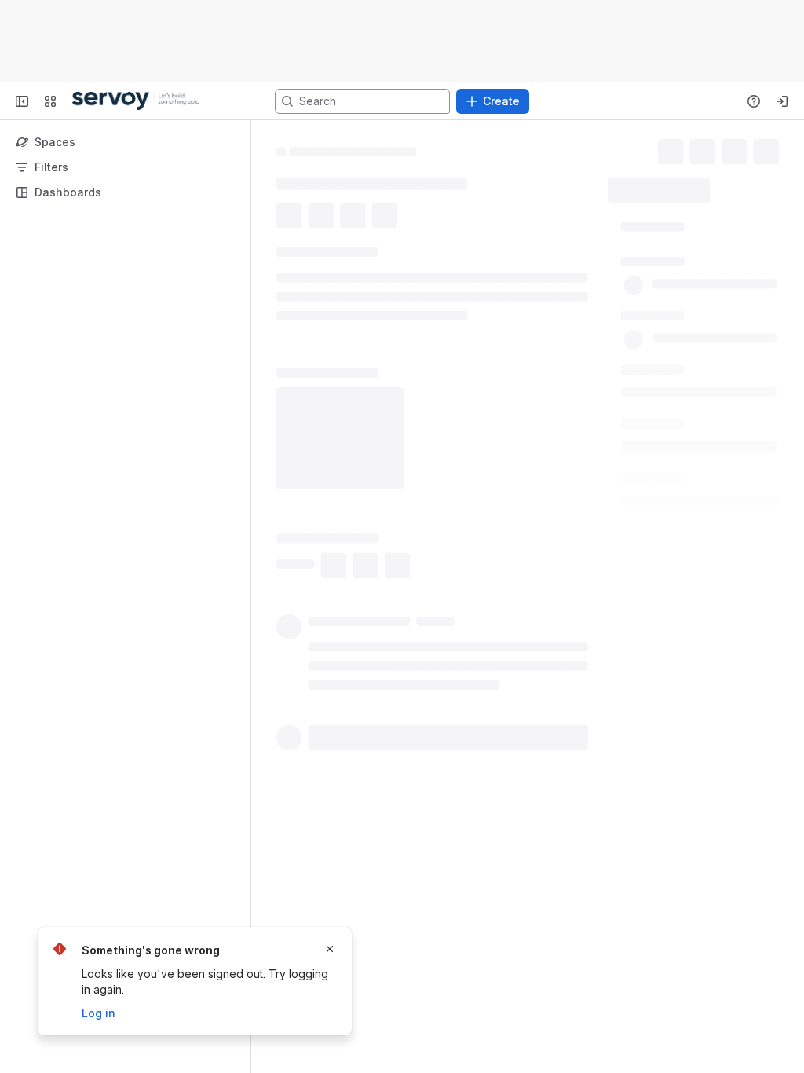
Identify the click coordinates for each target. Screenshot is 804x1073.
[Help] (753, 101)
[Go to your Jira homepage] (135, 101)
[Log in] (782, 101)
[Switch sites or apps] (50, 101)
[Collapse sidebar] (22, 101)
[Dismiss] (329, 948)
